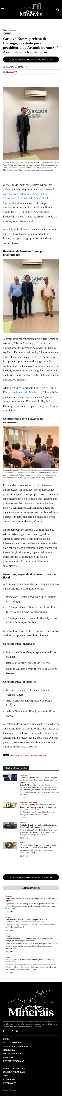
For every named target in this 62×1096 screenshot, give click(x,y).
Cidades (12, 30)
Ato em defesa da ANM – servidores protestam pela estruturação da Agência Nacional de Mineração (26, 921)
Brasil (7, 957)
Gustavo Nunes (23, 755)
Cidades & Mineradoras (28, 802)
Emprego (8, 896)
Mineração (24, 775)
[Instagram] (3, 1030)
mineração (42, 755)
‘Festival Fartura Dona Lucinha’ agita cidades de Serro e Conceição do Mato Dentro (38, 846)
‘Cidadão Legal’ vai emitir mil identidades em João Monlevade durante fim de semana (38, 826)
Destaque (13, 755)
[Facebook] (21, 79)
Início (5, 30)
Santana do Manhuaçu (28, 392)
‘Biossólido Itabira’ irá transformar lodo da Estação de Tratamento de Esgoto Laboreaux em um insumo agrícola (38, 807)
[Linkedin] (12, 1030)
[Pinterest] (34, 79)
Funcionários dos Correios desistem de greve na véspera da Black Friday (29, 960)
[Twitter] (28, 79)
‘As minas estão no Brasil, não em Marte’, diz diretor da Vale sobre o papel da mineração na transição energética (38, 779)
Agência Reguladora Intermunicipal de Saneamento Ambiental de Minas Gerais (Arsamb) (26, 198)
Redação (12, 72)
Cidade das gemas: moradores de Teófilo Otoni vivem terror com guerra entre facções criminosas (29, 939)
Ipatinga (34, 755)
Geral (7, 917)
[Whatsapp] (17, 1030)
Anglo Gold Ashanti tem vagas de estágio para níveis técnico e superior (31, 899)
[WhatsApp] (41, 79)
